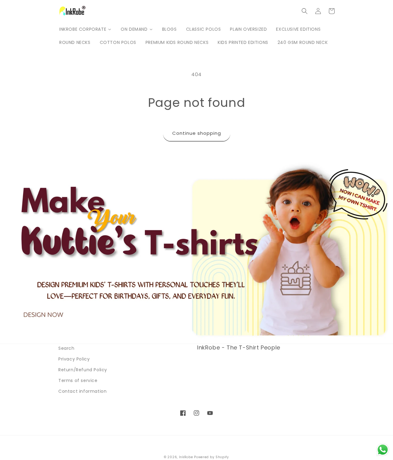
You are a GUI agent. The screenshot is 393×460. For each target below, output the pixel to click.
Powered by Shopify (211, 457)
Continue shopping (196, 133)
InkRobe (186, 457)
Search (66, 348)
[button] (304, 11)
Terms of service (78, 380)
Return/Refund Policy (82, 370)
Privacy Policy (74, 359)
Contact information (82, 391)
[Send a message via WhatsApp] (382, 449)
